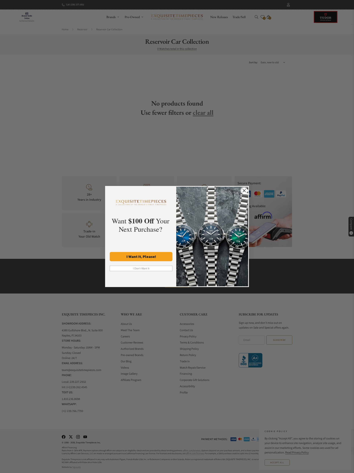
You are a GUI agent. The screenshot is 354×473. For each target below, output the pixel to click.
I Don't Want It (141, 268)
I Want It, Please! (141, 256)
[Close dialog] (244, 190)
